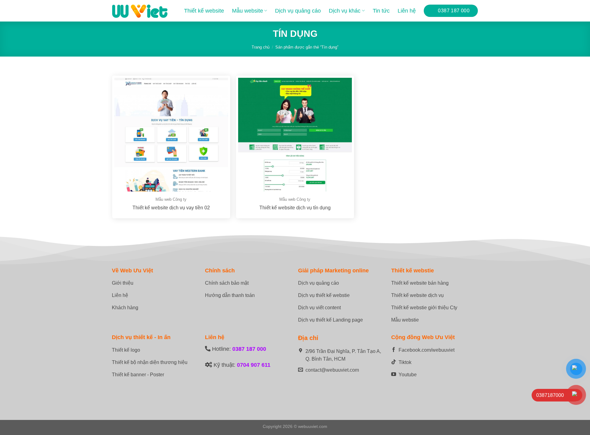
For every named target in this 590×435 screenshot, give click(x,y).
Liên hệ (407, 11)
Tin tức (381, 11)
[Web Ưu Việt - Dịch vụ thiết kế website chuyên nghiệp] (139, 11)
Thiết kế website (204, 11)
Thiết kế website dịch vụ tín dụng (295, 207)
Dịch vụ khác (344, 11)
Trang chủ (260, 47)
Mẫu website (247, 11)
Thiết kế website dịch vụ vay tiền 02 (171, 207)
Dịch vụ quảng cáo (298, 11)
